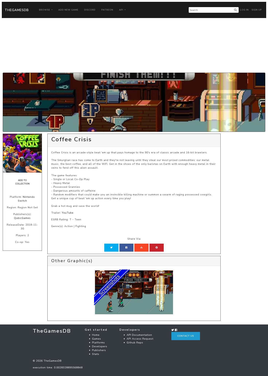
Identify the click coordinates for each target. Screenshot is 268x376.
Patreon (107, 9)
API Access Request (140, 338)
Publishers (99, 350)
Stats (95, 354)
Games (96, 338)
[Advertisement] (134, 45)
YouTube (67, 212)
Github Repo (135, 342)
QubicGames (22, 218)
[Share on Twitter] (111, 248)
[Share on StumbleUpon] (141, 248)
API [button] (121, 9)
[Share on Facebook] (126, 248)
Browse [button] (45, 9)
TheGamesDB (17, 10)
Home (96, 335)
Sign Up (257, 9)
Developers (99, 346)
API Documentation (139, 335)
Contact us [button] (185, 335)
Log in (244, 9)
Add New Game (68, 9)
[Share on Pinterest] (156, 248)
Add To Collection (22, 182)
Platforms (98, 342)
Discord (90, 9)
